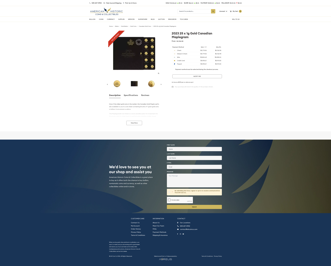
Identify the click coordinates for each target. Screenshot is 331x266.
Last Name (171, 154)
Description (115, 95)
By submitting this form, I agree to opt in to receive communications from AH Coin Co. (197, 191)
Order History (136, 229)
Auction (161, 19)
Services (131, 19)
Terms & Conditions (138, 235)
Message (170, 172)
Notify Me (197, 76)
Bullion (92, 19)
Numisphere (142, 19)
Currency (111, 19)
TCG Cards (184, 19)
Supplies (121, 19)
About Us (156, 223)
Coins (101, 19)
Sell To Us (235, 19)
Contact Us (135, 223)
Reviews (145, 95)
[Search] (213, 11)
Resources (172, 19)
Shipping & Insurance (160, 235)
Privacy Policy (136, 232)
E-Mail (169, 163)
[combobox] (194, 11)
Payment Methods (159, 232)
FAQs (155, 229)
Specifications (131, 95)
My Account (135, 226)
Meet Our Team (158, 226)
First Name (171, 145)
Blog (153, 19)
